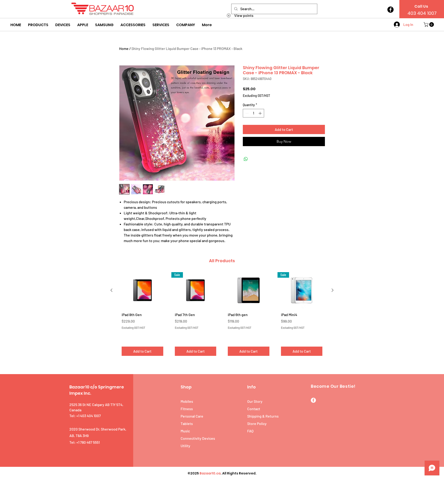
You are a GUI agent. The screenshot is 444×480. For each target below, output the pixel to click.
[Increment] (260, 113)
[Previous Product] (111, 290)
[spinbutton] (253, 113)
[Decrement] (246, 113)
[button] (38, 25)
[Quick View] (142, 290)
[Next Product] (332, 290)
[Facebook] (390, 9)
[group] (222, 316)
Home (124, 48)
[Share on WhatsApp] (246, 159)
